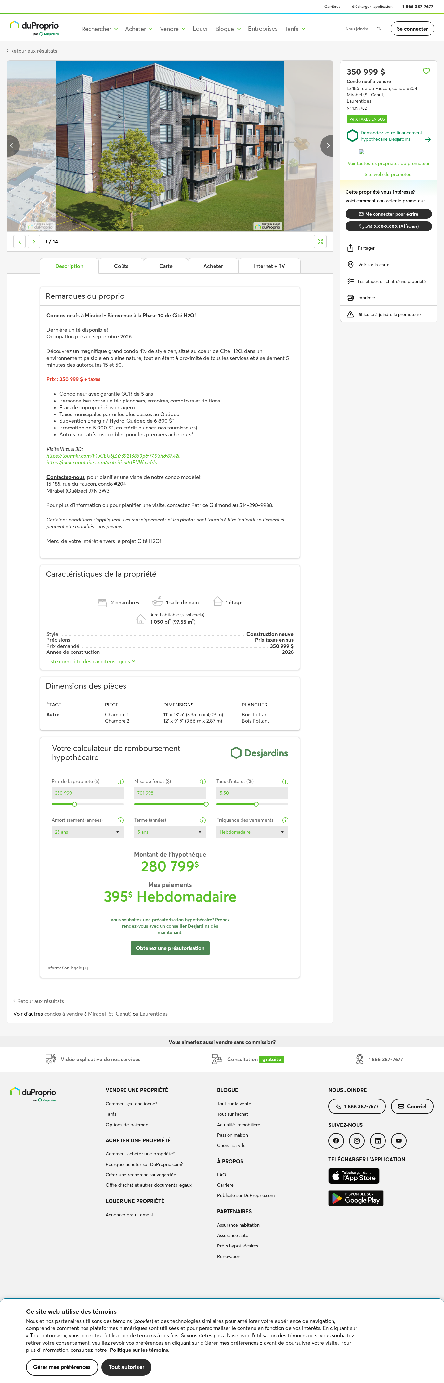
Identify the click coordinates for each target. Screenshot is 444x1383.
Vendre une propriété (137, 1090)
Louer (200, 28)
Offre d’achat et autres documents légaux (149, 1185)
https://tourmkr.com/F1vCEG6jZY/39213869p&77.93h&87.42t (113, 456)
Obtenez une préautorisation (170, 948)
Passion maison (232, 1135)
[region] (222, 1341)
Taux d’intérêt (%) (235, 781)
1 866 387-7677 (417, 6)
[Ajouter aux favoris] (426, 70)
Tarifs (111, 1114)
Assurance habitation (238, 1225)
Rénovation (228, 1256)
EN (379, 28)
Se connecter (412, 28)
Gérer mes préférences (62, 1366)
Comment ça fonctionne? (131, 1104)
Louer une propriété (135, 1201)
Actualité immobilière (238, 1124)
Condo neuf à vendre (369, 81)
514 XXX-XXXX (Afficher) (392, 226)
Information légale (64, 967)
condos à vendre (63, 1013)
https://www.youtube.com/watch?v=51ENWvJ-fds (101, 462)
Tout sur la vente (234, 1104)
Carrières (332, 6)
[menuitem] (159, 1108)
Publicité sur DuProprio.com (246, 1195)
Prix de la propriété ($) (75, 781)
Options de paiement (128, 1124)
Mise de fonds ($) (152, 781)
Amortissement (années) (77, 820)
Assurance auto (232, 1235)
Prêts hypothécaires (237, 1246)
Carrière (225, 1185)
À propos (230, 1161)
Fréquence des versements (244, 820)
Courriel (416, 1106)
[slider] (74, 804)
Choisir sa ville (231, 1145)
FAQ (221, 1175)
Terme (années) (150, 820)
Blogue (227, 1090)
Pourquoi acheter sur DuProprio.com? (144, 1164)
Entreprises (263, 28)
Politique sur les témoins (139, 1350)
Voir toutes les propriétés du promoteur (389, 163)
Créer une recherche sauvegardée (141, 1175)
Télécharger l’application (371, 6)
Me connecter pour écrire (391, 214)
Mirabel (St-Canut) (109, 1013)
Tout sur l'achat (232, 1114)
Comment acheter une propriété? (140, 1154)
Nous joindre (357, 28)
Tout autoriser (126, 1366)
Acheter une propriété (138, 1140)
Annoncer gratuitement (129, 1215)
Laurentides (154, 1013)
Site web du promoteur (389, 174)
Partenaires (234, 1211)
